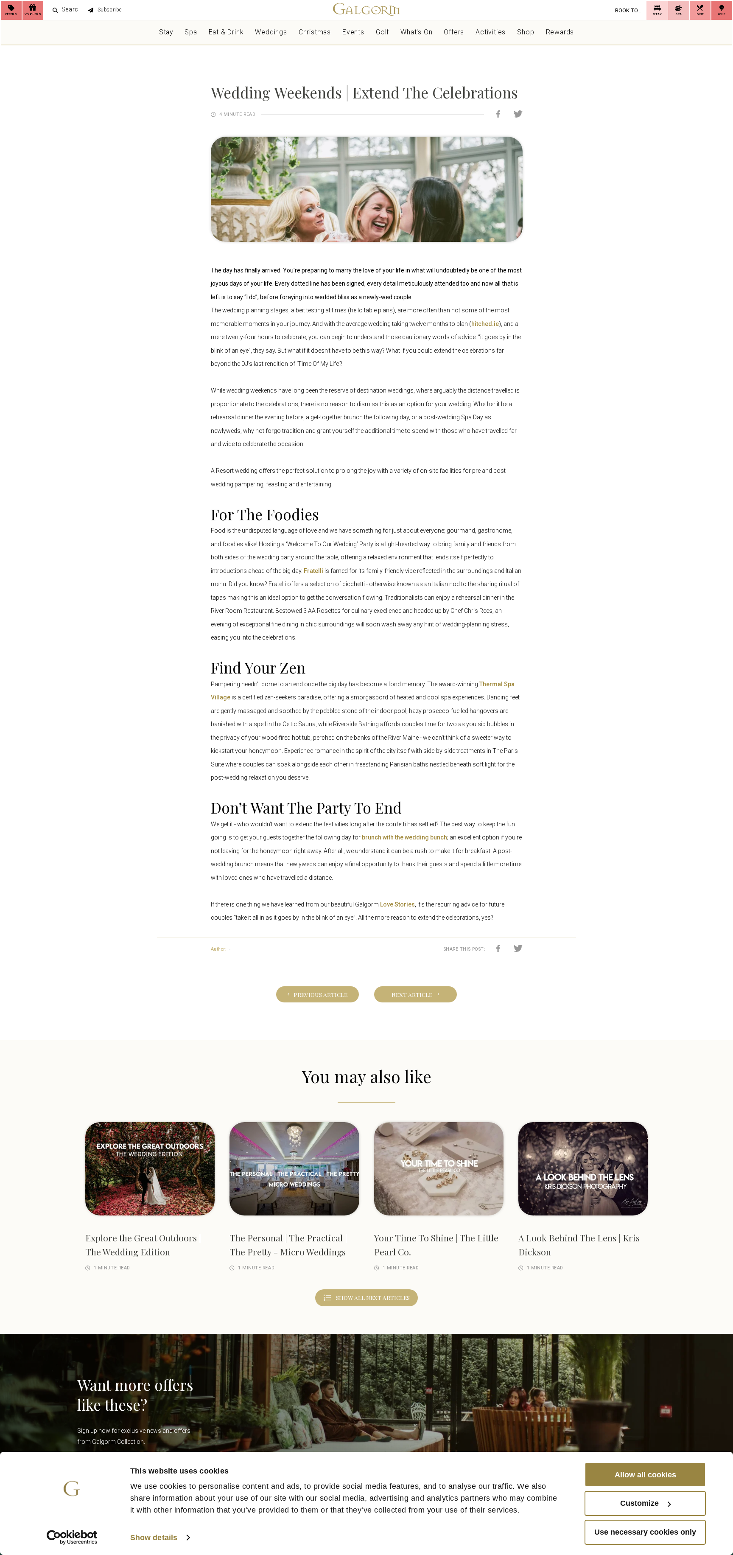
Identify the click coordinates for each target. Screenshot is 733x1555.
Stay (166, 35)
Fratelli (313, 570)
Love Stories (397, 904)
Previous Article (312, 995)
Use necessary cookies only (645, 1532)
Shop (525, 35)
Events (353, 35)
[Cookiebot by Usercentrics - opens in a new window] (72, 1537)
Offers (454, 35)
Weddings (271, 35)
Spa (191, 35)
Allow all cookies (645, 1474)
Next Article (420, 995)
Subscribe (128, 11)
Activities (491, 35)
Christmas (315, 35)
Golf (382, 35)
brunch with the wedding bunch (404, 837)
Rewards (560, 35)
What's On (416, 35)
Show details (153, 1537)
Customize (639, 1503)
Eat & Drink (226, 35)
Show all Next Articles (372, 1304)
